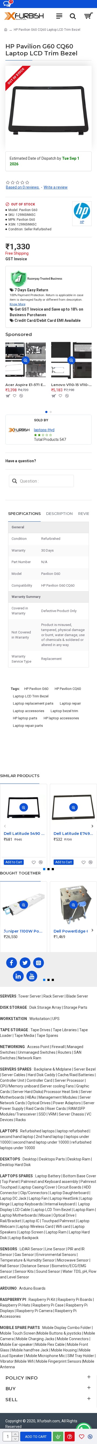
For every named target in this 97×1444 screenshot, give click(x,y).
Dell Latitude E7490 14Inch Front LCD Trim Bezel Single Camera (74, 833)
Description (59, 513)
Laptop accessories (28, 711)
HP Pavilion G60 (36, 689)
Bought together (20, 873)
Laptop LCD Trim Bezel (30, 696)
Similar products (19, 775)
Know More (17, 304)
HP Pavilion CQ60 (68, 689)
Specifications (24, 513)
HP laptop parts (25, 718)
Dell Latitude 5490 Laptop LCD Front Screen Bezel (25, 833)
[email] (14, 481)
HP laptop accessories (61, 718)
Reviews (87, 513)
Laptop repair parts (28, 726)
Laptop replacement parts (33, 703)
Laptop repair (70, 703)
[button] (46, 412)
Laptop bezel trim (64, 711)
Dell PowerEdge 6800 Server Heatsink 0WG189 (74, 931)
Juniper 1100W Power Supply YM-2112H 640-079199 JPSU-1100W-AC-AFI (25, 931)
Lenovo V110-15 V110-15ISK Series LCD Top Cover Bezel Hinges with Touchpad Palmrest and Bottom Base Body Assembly (71, 385)
